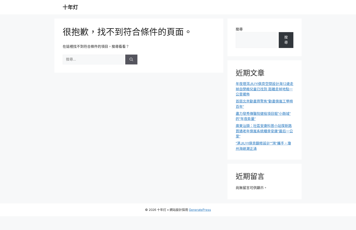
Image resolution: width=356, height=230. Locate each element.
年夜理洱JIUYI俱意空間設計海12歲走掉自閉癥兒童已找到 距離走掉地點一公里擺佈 (264, 89)
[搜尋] (131, 59)
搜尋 (239, 29)
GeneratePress (200, 210)
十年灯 (70, 7)
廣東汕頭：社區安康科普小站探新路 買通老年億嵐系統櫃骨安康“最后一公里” (264, 131)
